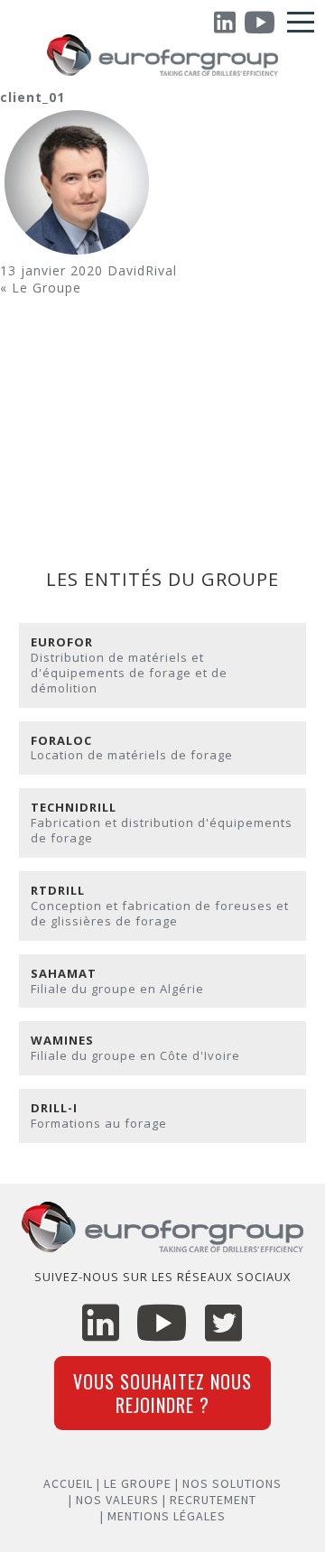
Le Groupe (46, 287)
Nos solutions (232, 1483)
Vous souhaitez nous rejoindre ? (162, 1393)
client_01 (32, 97)
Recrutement (213, 1500)
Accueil (68, 1483)
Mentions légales (166, 1516)
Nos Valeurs (117, 1500)
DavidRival (142, 270)
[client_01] (76, 254)
